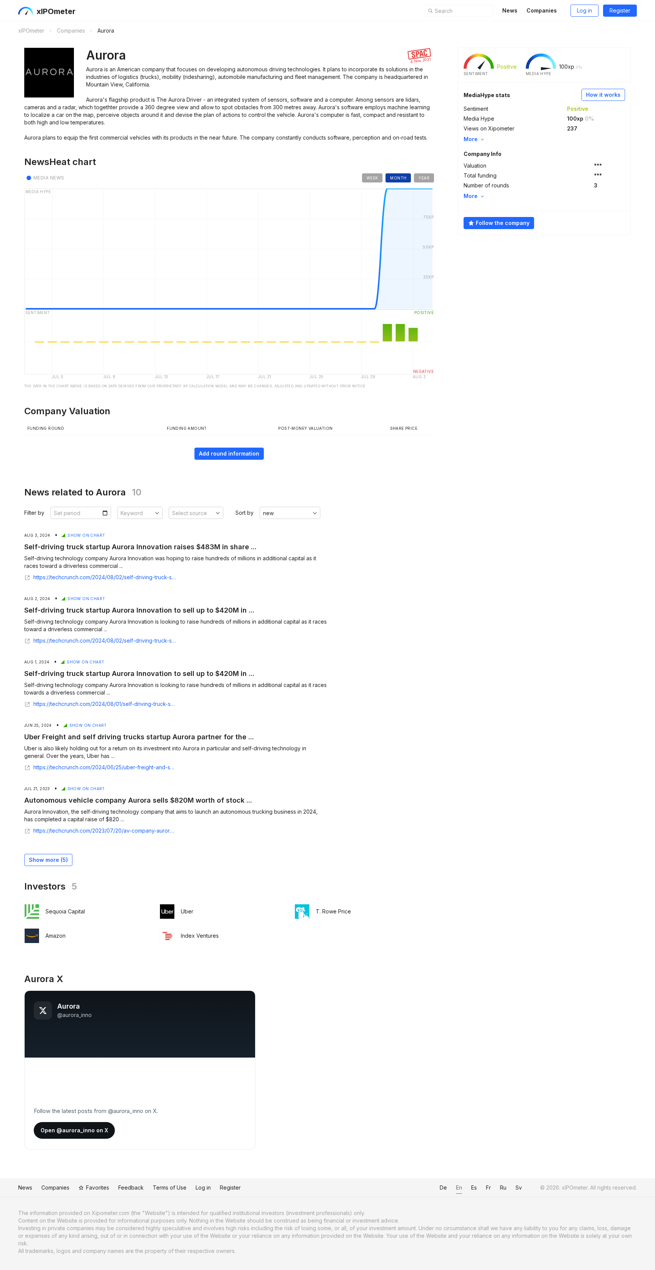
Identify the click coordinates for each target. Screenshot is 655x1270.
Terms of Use (169, 1187)
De (443, 1187)
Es (474, 1187)
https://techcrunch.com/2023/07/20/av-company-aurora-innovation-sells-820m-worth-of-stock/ (104, 831)
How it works (603, 94)
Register (620, 10)
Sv (519, 1187)
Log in (584, 10)
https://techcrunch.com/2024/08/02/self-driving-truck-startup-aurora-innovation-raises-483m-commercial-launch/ (104, 577)
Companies (542, 10)
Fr (488, 1187)
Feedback (131, 1187)
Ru (503, 1187)
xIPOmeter (55, 11)
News (509, 10)
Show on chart (86, 535)
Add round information (229, 453)
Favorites (97, 1187)
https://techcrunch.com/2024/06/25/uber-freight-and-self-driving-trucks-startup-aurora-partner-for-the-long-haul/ (104, 767)
